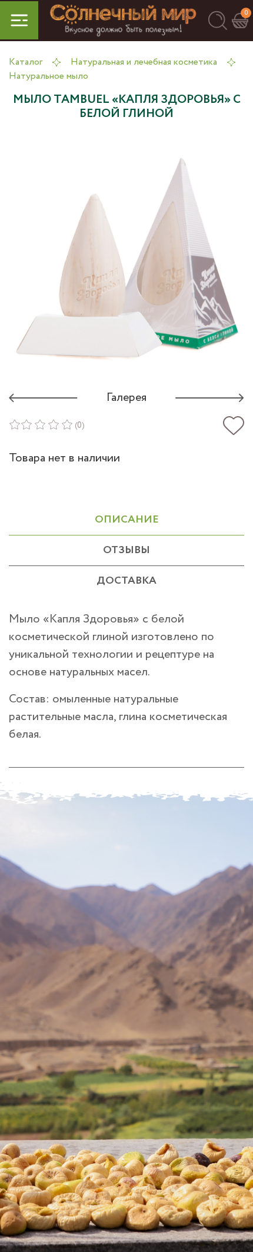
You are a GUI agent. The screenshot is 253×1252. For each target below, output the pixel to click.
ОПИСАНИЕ (127, 519)
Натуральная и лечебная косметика (144, 62)
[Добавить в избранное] (233, 426)
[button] (217, 20)
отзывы (126, 550)
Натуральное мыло (48, 76)
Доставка (126, 580)
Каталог (25, 62)
